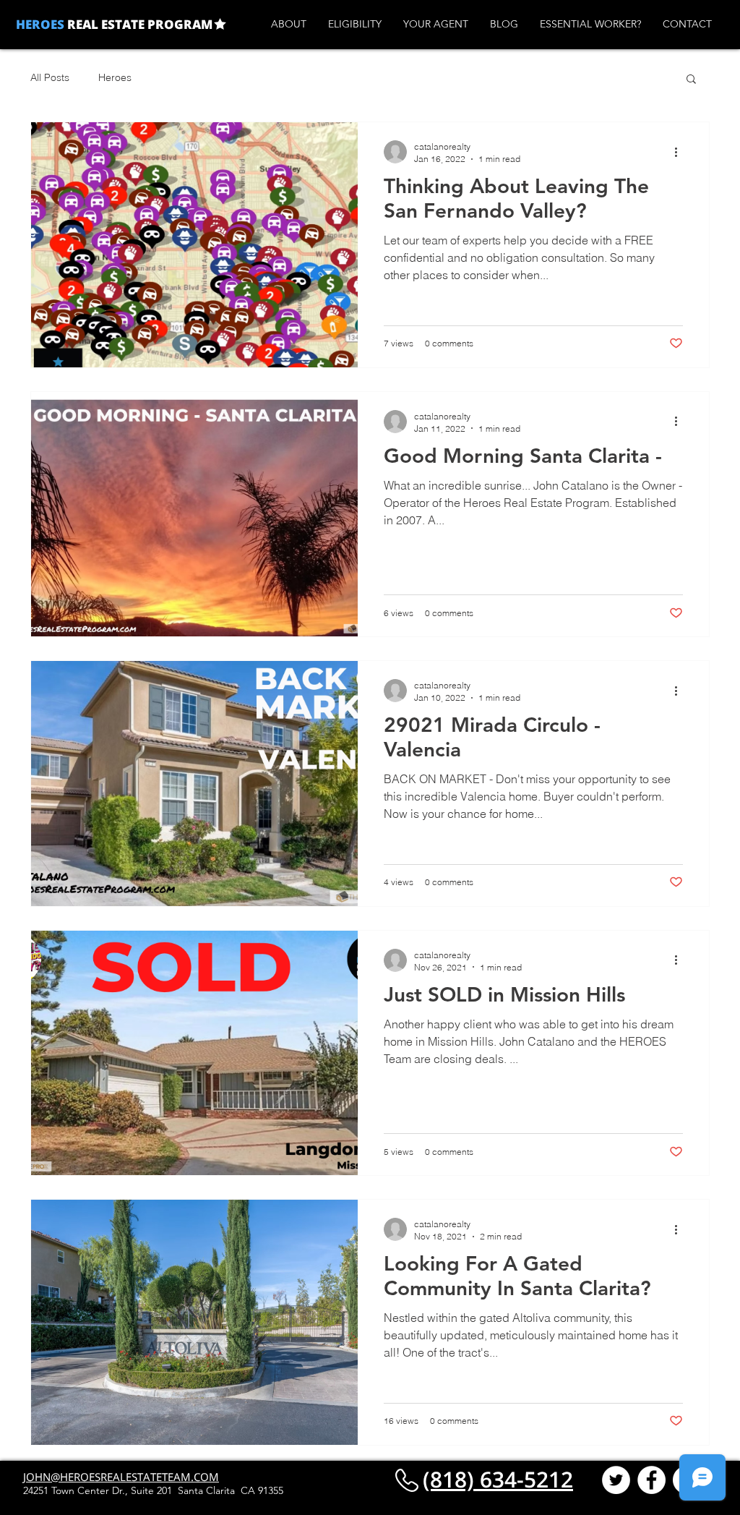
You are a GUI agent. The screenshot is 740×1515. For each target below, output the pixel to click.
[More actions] (680, 152)
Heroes (115, 77)
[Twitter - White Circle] (616, 1480)
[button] (691, 80)
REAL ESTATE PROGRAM (138, 24)
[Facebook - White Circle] (651, 1480)
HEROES (40, 24)
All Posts (49, 77)
